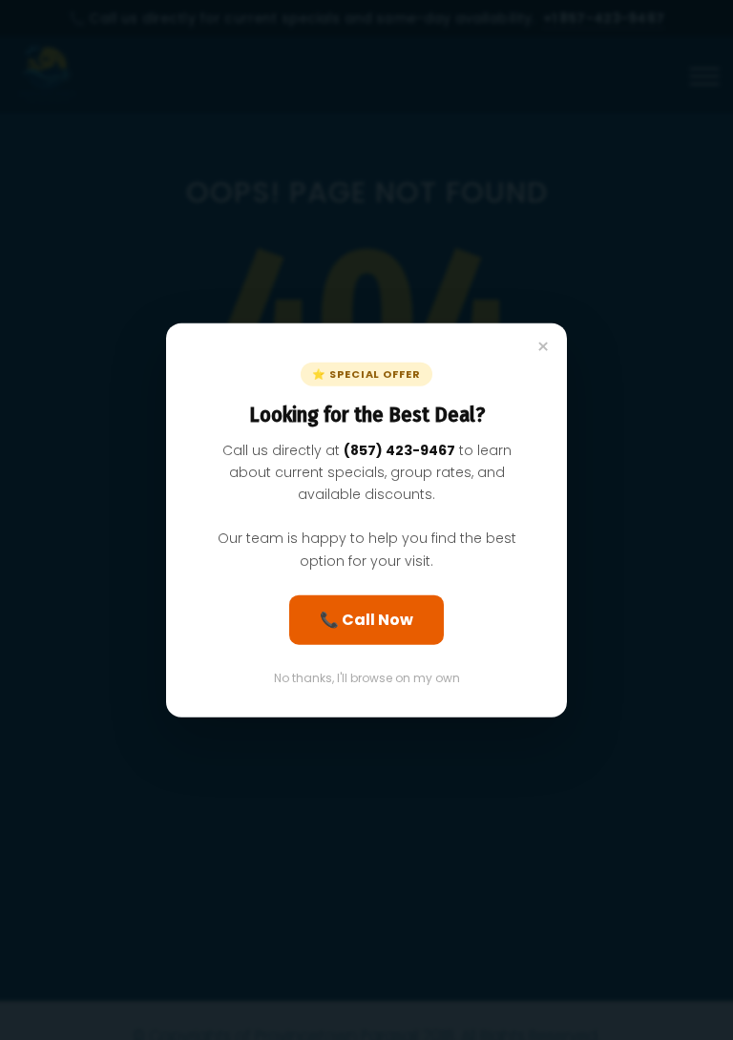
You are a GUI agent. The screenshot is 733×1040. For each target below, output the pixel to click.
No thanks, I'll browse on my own (367, 677)
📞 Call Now (366, 619)
